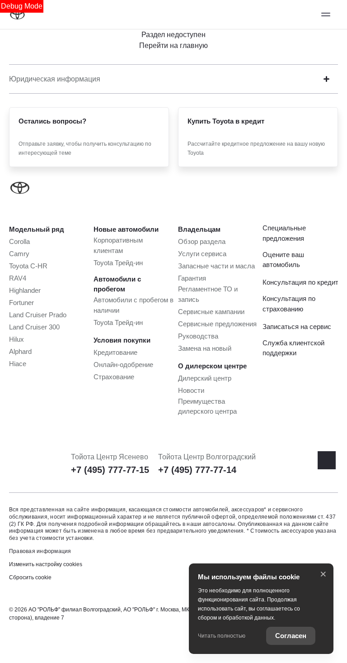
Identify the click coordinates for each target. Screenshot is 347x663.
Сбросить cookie (30, 577)
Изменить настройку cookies (45, 564)
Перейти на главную (173, 45)
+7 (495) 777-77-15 (110, 470)
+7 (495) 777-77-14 (197, 470)
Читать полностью (221, 636)
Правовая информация (40, 551)
